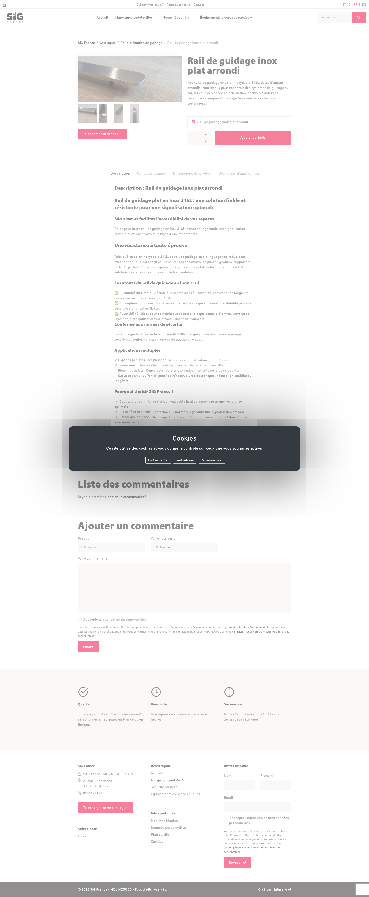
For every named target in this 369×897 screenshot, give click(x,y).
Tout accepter (158, 460)
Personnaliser (212, 460)
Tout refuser (184, 460)
